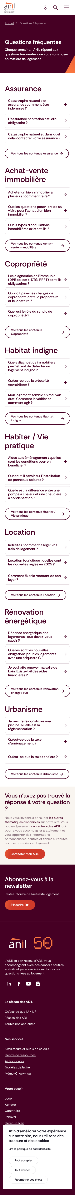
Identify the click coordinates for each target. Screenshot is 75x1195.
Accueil (9, 23)
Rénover (10, 1117)
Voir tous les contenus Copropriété (26, 332)
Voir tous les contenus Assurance (34, 153)
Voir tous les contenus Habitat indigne (32, 418)
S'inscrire (17, 905)
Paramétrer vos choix (28, 1180)
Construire (12, 1111)
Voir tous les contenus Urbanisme (34, 774)
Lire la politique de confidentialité (30, 1149)
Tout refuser (22, 1170)
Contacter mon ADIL (25, 854)
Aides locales (14, 1061)
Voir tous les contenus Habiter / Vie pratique (33, 514)
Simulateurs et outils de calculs (27, 1049)
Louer (9, 1098)
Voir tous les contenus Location (33, 595)
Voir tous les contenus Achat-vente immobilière (32, 245)
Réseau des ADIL (16, 1018)
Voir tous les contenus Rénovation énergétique (34, 691)
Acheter (10, 1105)
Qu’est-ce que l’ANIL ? (20, 1012)
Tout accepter (23, 1160)
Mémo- (18, 1073)
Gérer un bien (14, 1123)
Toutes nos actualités (20, 1024)
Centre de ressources (20, 1055)
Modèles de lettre (17, 1067)
